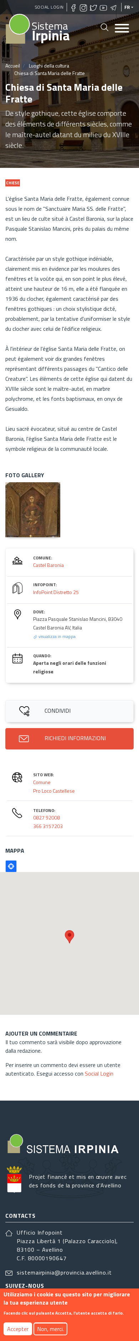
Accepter (18, 1329)
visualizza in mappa (56, 636)
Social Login (49, 7)
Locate (11, 866)
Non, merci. (50, 1329)
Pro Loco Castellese (54, 790)
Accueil (12, 65)
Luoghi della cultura (49, 65)
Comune (42, 782)
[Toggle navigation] (122, 29)
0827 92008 (46, 817)
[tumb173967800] (32, 509)
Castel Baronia (48, 565)
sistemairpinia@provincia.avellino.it (64, 1272)
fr (127, 7)
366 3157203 (48, 826)
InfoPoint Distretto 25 (56, 592)
